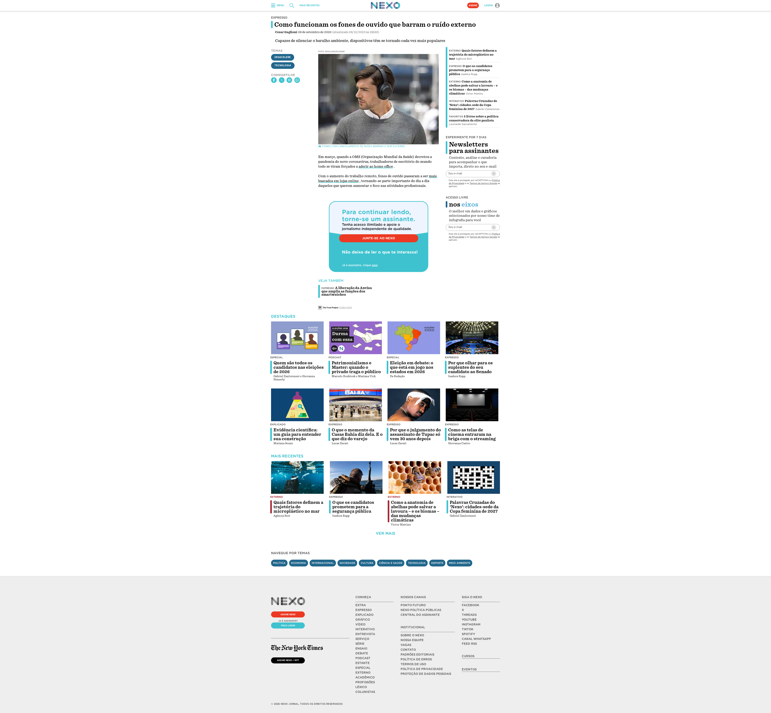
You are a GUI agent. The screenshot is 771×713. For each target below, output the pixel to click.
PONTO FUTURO (413, 605)
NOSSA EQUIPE (412, 640)
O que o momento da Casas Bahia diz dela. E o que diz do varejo (357, 434)
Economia (298, 562)
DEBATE (361, 653)
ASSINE (473, 5)
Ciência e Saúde (390, 562)
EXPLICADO (364, 614)
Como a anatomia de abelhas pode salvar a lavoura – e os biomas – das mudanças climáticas (415, 511)
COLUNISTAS (365, 692)
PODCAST (362, 658)
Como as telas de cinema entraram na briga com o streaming (472, 434)
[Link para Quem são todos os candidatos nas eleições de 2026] (297, 337)
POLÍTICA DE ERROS (416, 659)
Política (279, 562)
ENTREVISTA (365, 634)
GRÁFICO (362, 619)
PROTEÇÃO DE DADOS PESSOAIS (426, 673)
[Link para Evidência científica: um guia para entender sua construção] (297, 404)
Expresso (455, 66)
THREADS (469, 614)
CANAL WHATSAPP (476, 639)
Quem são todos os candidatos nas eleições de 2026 (298, 367)
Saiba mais (345, 307)
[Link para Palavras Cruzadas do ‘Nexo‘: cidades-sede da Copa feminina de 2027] (473, 477)
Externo (455, 50)
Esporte (437, 562)
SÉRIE (359, 643)
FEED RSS (469, 643)
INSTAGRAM (471, 624)
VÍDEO (360, 624)
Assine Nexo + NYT (288, 660)
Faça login (288, 625)
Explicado (278, 424)
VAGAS (406, 645)
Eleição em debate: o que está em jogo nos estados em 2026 (411, 367)
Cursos (468, 656)
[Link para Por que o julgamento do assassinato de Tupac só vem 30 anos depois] (414, 404)
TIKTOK (467, 629)
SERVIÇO (362, 639)
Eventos (469, 669)
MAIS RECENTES (309, 5)
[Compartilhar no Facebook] (274, 80)
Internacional (323, 562)
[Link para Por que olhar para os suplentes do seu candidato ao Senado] (472, 337)
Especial (276, 357)
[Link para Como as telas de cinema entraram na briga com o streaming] (472, 404)
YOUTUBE (469, 619)
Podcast (334, 357)
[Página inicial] (385, 5)
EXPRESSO (363, 610)
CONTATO (408, 649)
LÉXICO (361, 687)
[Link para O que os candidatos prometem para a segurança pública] (356, 477)
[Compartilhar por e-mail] (289, 80)
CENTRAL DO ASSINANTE (420, 614)
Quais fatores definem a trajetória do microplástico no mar (473, 54)
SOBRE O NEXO (412, 635)
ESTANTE (362, 663)
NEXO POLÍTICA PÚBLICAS (421, 610)
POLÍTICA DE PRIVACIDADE (422, 669)
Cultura (367, 562)
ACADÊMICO (365, 677)
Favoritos (456, 116)
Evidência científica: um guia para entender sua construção (297, 434)
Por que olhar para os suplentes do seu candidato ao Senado (470, 367)
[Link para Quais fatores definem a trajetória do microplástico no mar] (297, 477)
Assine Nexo (288, 614)
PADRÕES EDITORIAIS (417, 654)
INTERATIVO (365, 629)
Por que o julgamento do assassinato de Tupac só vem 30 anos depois (415, 434)
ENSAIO (361, 648)
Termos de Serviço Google (483, 183)
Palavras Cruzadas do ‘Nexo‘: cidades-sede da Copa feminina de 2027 (473, 105)
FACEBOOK (470, 605)
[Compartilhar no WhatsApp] (297, 80)
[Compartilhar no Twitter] (282, 80)
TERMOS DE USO (413, 664)
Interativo (456, 101)
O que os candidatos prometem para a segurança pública (470, 70)
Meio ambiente (459, 562)
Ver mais (385, 533)
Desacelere (282, 57)
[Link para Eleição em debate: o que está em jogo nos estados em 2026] (414, 337)
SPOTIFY (468, 634)
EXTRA (360, 605)
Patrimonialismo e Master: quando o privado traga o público (356, 367)
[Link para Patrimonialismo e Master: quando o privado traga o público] (355, 337)
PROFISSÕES (365, 682)
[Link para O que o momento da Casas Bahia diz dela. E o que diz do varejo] (355, 404)
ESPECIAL (362, 667)
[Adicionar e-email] (493, 173)
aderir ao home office (376, 166)
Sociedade (347, 562)
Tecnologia (282, 65)
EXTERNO (362, 672)
